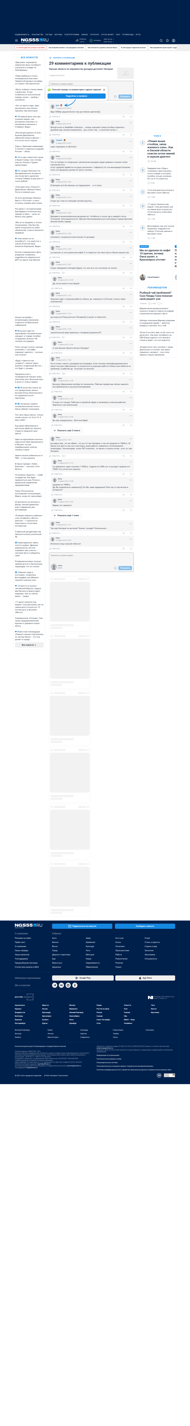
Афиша (84, 35)
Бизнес (55, 686)
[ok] (74, 729)
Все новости (29, 57)
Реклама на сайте (23, 682)
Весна (55, 690)
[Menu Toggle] (16, 40)
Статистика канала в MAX (27, 711)
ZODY (118, 35)
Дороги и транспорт (61, 699)
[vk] (61, 729)
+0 (123, 117)
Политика (119, 690)
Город (54, 695)
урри (57, 105)
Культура (90, 690)
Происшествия (122, 695)
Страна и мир (151, 690)
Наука (88, 703)
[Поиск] (161, 40)
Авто (54, 682)
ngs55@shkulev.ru (44, 808)
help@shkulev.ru (31, 812)
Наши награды (21, 695)
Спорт (147, 682)
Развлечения (121, 703)
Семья (118, 711)
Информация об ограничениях (108, 799)
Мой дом (90, 699)
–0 (131, 117)
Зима (88, 682)
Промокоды (128, 35)
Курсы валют (107, 35)
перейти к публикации (64, 58)
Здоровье (56, 711)
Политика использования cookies (109, 803)
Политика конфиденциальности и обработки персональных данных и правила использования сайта (134, 814)
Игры (138, 35)
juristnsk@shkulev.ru (74, 810)
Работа (118, 699)
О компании (20, 690)
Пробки (95, 40)
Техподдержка (21, 703)
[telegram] (54, 729)
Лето (88, 695)
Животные (57, 707)
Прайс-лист (20, 686)
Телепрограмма (71, 35)
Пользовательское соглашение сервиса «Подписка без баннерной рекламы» (125, 810)
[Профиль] (173, 40)
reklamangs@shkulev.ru (105, 792)
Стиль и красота (152, 686)
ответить (56, 117)
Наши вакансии (22, 699)
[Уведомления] (167, 40)
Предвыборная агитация (26, 707)
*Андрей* (59, 140)
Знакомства (37, 35)
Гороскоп (94, 35)
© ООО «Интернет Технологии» (56, 820)
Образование (92, 711)
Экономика (150, 699)
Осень (118, 686)
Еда (53, 703)
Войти (60, 568)
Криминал (90, 686)
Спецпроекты (151, 703)
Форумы (58, 35)
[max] (68, 729)
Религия (119, 707)
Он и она (119, 682)
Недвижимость (22, 35)
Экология (149, 695)
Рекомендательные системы (107, 807)
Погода (48, 35)
